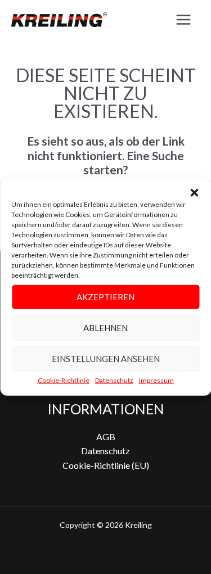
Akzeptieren (105, 297)
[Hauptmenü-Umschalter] (183, 19)
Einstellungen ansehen (106, 359)
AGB (105, 436)
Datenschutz (114, 380)
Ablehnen (105, 328)
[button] (194, 192)
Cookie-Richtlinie (63, 380)
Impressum (156, 380)
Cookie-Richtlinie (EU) (105, 465)
